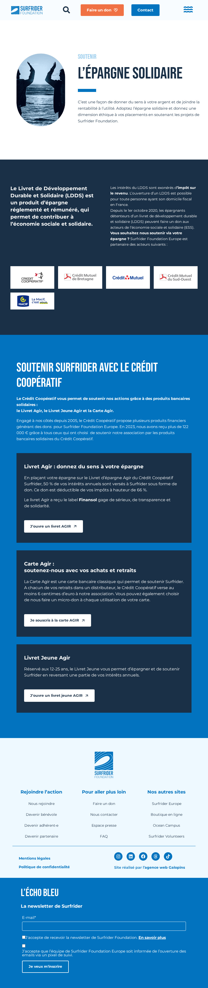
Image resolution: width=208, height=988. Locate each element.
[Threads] (155, 856)
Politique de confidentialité (44, 867)
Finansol (88, 499)
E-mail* (29, 917)
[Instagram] (118, 856)
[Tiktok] (168, 856)
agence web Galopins (165, 867)
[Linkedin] (131, 856)
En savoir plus (152, 937)
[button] (145, 10)
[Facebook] (143, 856)
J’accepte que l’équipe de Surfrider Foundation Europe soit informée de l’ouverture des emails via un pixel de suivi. (104, 953)
